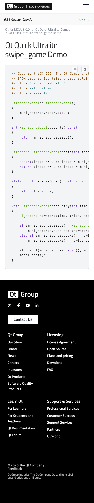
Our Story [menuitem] (15, 342)
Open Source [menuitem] (56, 348)
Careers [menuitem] (13, 362)
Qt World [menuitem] (54, 436)
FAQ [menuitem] (50, 369)
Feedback (15, 468)
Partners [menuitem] (53, 429)
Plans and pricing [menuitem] (60, 355)
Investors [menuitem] (15, 369)
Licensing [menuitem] (55, 335)
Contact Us (23, 319)
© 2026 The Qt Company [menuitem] (26, 464)
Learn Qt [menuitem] (15, 401)
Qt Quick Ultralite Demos (52, 29)
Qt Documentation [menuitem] (21, 428)
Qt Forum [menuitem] (15, 434)
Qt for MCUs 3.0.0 (17, 29)
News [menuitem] (12, 355)
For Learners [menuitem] (17, 408)
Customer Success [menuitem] (61, 415)
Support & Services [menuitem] (63, 401)
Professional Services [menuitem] (63, 408)
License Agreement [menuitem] (61, 342)
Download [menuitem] (54, 362)
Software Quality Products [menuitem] (20, 386)
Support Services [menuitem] (60, 422)
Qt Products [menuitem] (16, 376)
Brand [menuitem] (12, 348)
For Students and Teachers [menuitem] (21, 418)
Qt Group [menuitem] (15, 335)
